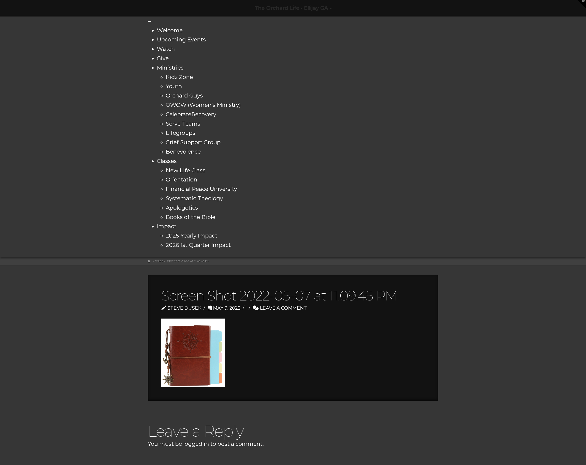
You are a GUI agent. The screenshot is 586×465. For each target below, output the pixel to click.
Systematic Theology (194, 198)
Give (163, 58)
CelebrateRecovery (191, 114)
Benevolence (183, 151)
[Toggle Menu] (149, 21)
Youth (174, 86)
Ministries (170, 67)
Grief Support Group (193, 142)
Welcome (170, 30)
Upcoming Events (181, 39)
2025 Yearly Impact (191, 235)
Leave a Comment (283, 308)
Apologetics (182, 207)
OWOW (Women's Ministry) (203, 105)
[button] (581, 4)
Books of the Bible (190, 217)
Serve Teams (183, 123)
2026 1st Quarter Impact (198, 245)
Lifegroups (180, 133)
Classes (167, 161)
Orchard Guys (184, 95)
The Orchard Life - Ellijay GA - (293, 8)
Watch (166, 49)
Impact (166, 226)
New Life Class (185, 170)
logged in (196, 444)
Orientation (181, 179)
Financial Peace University (201, 189)
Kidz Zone (179, 77)
